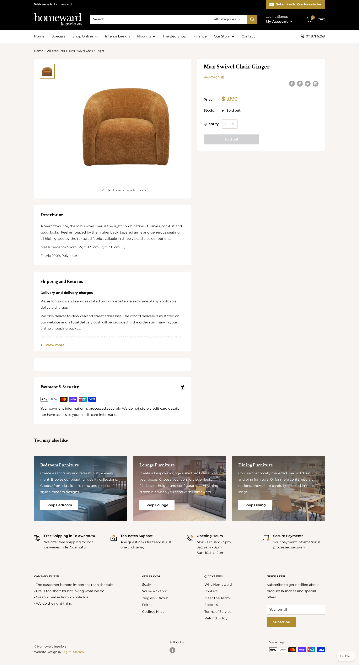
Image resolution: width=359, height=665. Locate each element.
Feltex (147, 605)
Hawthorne (214, 77)
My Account (277, 21)
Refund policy (215, 618)
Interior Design (117, 36)
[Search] (252, 19)
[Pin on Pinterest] (300, 83)
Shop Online (83, 36)
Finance (200, 36)
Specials (58, 36)
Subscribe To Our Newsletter (298, 4)
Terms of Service (217, 612)
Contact (248, 36)
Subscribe (281, 622)
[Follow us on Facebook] (172, 650)
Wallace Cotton (154, 591)
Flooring (144, 36)
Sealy (146, 585)
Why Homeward (218, 585)
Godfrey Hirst (153, 612)
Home (39, 36)
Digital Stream (73, 652)
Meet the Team (217, 598)
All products (56, 51)
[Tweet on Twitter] (308, 83)
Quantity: (211, 124)
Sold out (231, 139)
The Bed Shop (174, 36)
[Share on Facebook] (292, 83)
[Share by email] (315, 83)
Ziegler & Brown (155, 598)
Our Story (222, 36)
